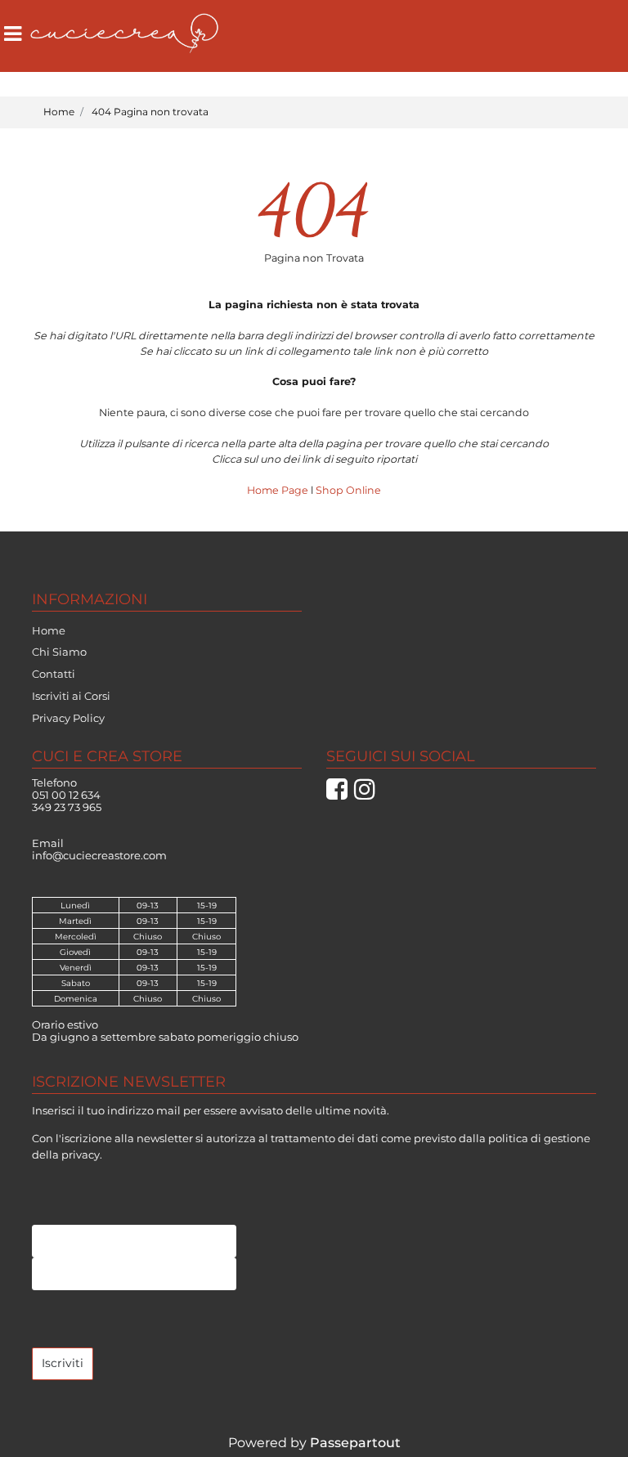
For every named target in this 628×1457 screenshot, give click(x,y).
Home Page (279, 490)
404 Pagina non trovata (150, 111)
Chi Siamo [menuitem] (59, 651)
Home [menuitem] (48, 630)
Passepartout (355, 1442)
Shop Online (348, 490)
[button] (62, 1363)
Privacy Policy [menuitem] (68, 717)
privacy (80, 1154)
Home (58, 111)
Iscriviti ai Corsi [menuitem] (71, 695)
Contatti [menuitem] (53, 673)
